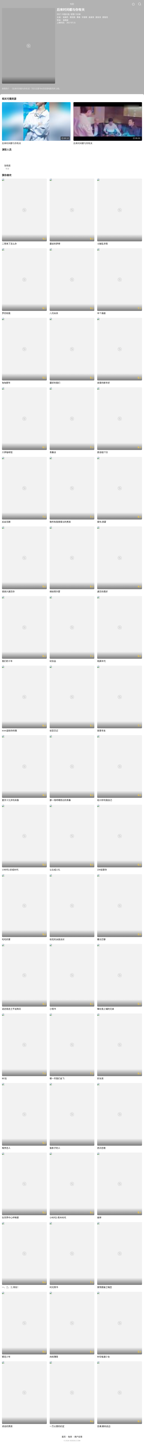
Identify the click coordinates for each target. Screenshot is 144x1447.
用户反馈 (78, 1437)
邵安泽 (98, 17)
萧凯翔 (72, 17)
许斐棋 (84, 17)
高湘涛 (91, 17)
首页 (64, 1437)
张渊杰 (65, 17)
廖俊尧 (105, 17)
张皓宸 (65, 20)
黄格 (78, 17)
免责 (70, 1437)
